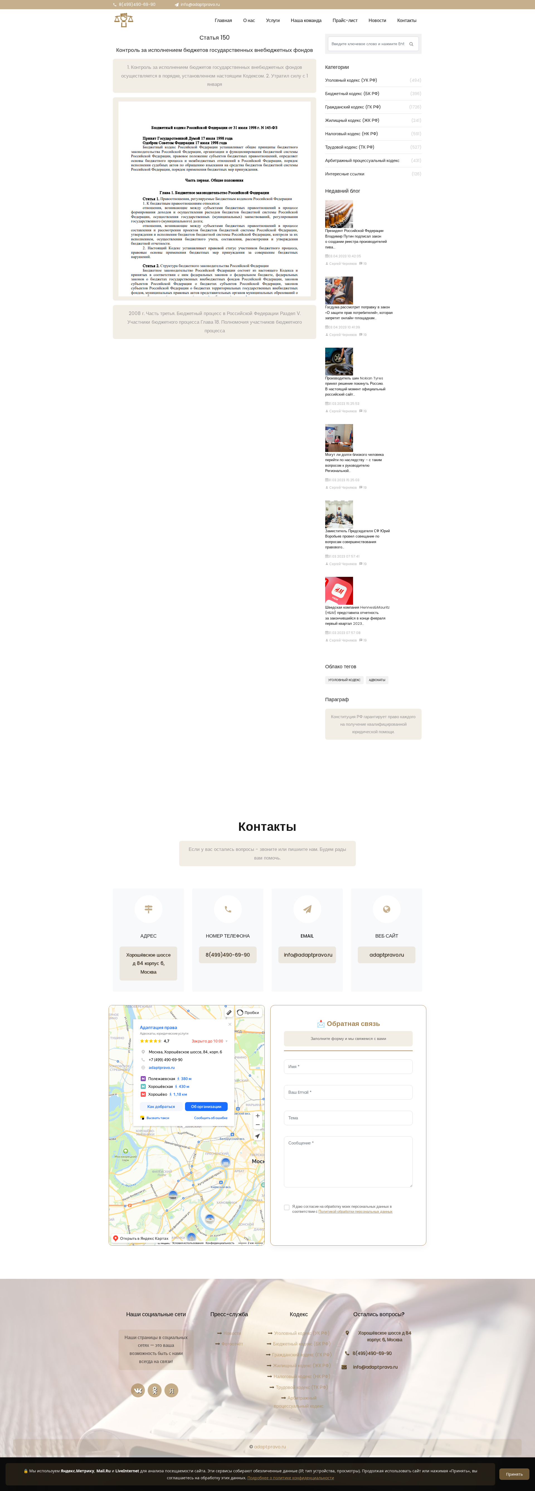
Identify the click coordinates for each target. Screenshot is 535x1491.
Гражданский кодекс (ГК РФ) (373, 107)
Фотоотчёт (232, 1344)
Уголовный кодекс (344, 680)
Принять (514, 1474)
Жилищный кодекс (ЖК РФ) (373, 120)
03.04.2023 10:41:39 (344, 327)
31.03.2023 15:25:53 (343, 403)
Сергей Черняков (343, 263)
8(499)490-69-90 (137, 4)
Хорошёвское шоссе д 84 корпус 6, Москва (148, 963)
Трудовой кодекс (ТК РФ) (373, 147)
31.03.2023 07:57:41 (343, 556)
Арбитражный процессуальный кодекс (373, 160)
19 (365, 263)
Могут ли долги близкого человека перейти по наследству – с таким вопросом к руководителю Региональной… (354, 463)
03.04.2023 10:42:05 (344, 256)
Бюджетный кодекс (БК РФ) (373, 93)
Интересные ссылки (373, 174)
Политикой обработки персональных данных (355, 1211)
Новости (232, 1333)
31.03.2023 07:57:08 (344, 632)
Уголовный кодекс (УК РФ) (373, 80)
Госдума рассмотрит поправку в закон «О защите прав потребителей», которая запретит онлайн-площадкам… (359, 312)
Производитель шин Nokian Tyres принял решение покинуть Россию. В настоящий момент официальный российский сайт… (355, 386)
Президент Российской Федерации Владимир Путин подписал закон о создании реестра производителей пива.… (356, 239)
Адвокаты (377, 680)
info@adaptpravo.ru (200, 4)
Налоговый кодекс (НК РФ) (373, 134)
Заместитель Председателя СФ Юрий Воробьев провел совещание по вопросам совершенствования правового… (357, 539)
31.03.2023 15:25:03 (343, 480)
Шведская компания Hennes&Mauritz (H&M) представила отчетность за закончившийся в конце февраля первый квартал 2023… (357, 615)
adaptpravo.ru (386, 955)
